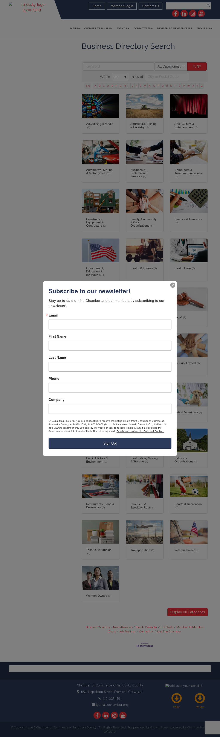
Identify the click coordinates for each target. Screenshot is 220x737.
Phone (54, 378)
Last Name (57, 357)
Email (53, 315)
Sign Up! (110, 443)
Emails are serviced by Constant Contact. (140, 431)
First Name (57, 336)
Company (56, 399)
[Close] (172, 285)
